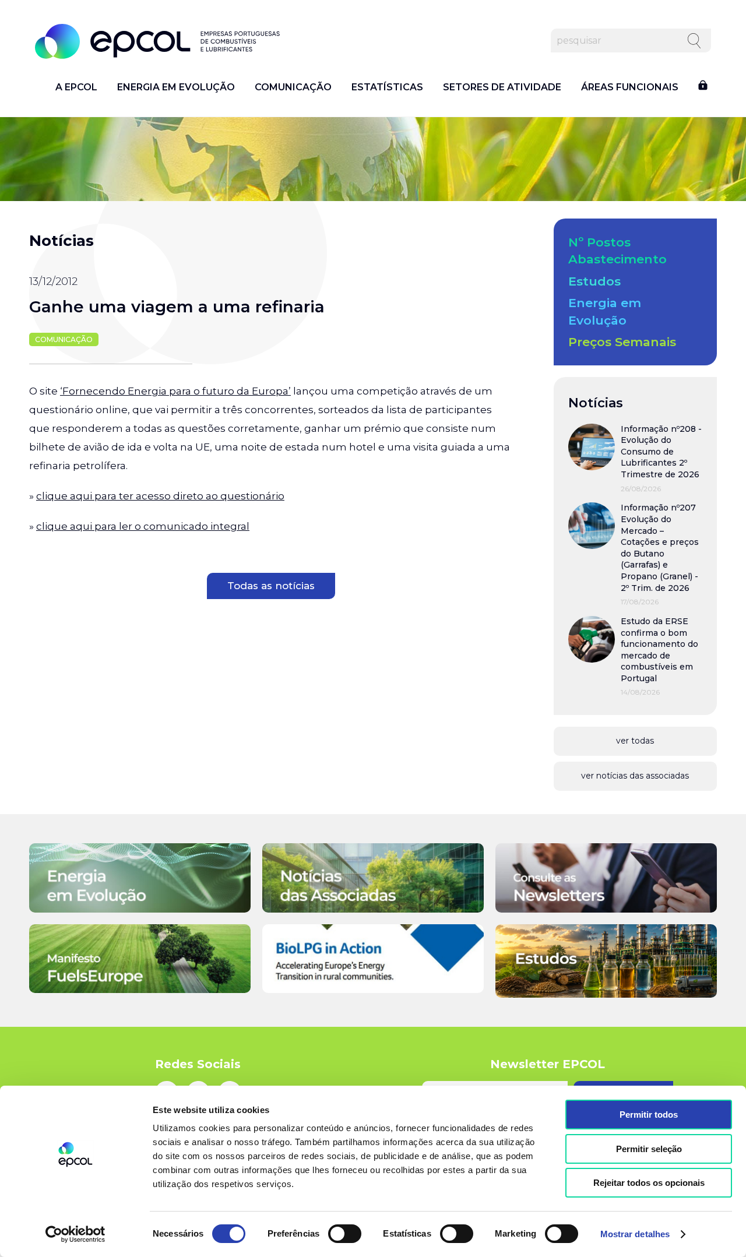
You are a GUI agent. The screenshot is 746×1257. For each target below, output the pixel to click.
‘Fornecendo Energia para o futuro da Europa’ (175, 391)
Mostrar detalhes (635, 1234)
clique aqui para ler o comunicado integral (142, 526)
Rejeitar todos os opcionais (649, 1183)
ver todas (635, 740)
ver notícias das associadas (635, 775)
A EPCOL (76, 87)
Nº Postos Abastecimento (617, 250)
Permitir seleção (649, 1149)
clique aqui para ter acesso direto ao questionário (160, 496)
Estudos (594, 281)
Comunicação (293, 87)
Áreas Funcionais (629, 87)
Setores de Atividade (502, 87)
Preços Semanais (622, 342)
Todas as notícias (271, 585)
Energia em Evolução (176, 87)
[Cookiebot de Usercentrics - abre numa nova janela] (75, 1234)
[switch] (344, 1233)
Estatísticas (387, 87)
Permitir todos (649, 1114)
